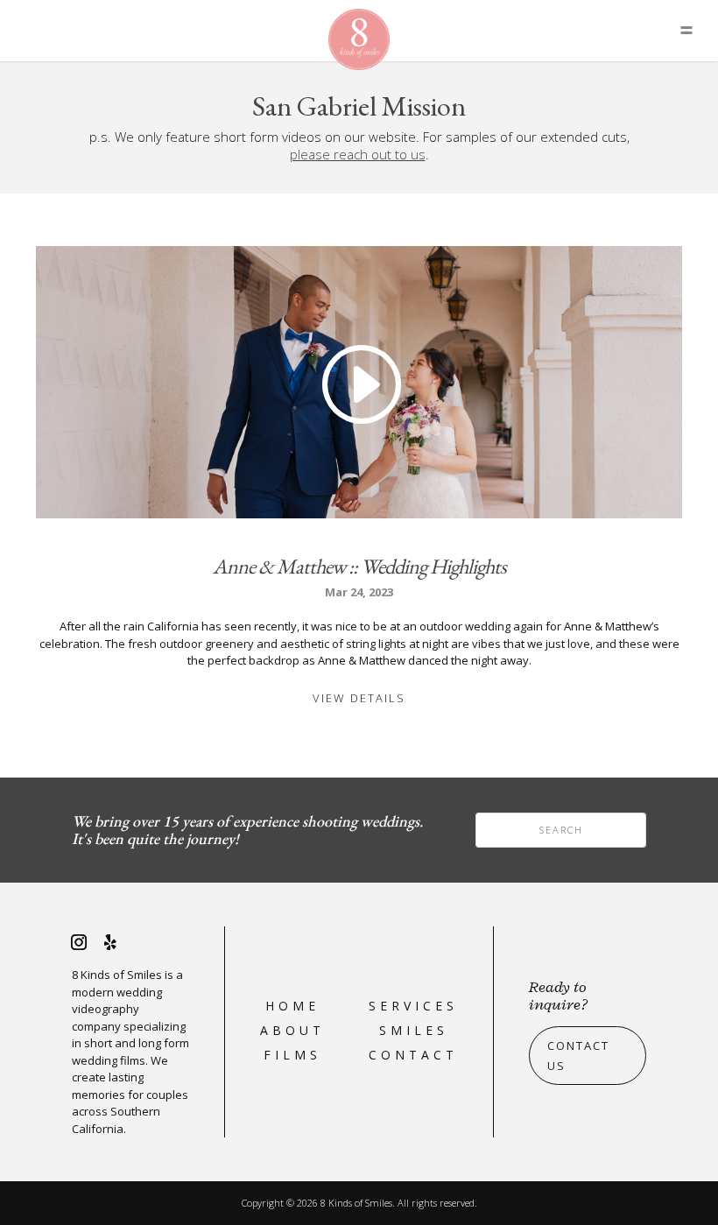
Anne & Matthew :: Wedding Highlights (359, 566)
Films (292, 1054)
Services (413, 1005)
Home (292, 1005)
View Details (359, 698)
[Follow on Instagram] (79, 942)
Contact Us (578, 1055)
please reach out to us (358, 154)
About (292, 1030)
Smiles (413, 1030)
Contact (413, 1054)
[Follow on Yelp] (110, 942)
